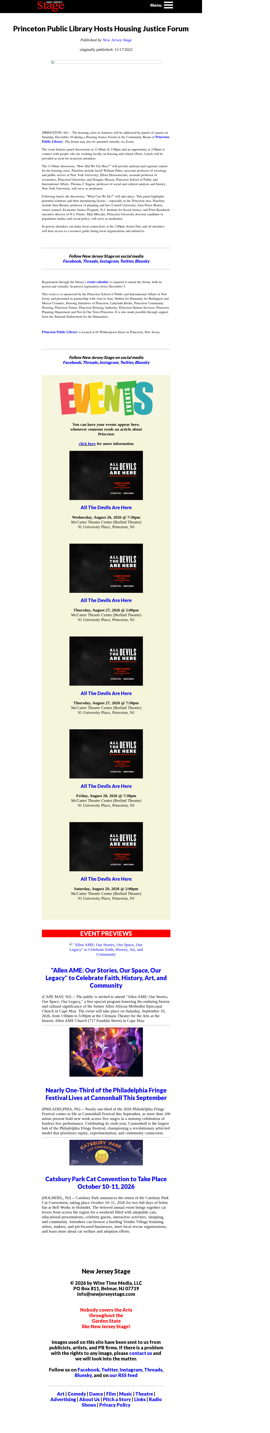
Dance (96, 1394)
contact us (140, 1353)
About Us (89, 1399)
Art (60, 1394)
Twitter (126, 261)
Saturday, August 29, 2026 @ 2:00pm (106, 888)
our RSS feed (123, 1375)
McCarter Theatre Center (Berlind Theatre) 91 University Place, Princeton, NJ (106, 524)
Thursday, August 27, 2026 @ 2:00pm (106, 610)
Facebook (72, 261)
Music (125, 1394)
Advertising (63, 1399)
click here (87, 443)
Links (140, 1399)
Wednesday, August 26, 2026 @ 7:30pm (106, 517)
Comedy (77, 1394)
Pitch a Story (117, 1399)
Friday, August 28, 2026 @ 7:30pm (106, 795)
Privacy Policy (114, 1405)
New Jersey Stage (117, 40)
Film (111, 1394)
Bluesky (142, 261)
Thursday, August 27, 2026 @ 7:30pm (106, 703)
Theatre (144, 1394)
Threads (90, 261)
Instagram (108, 261)
